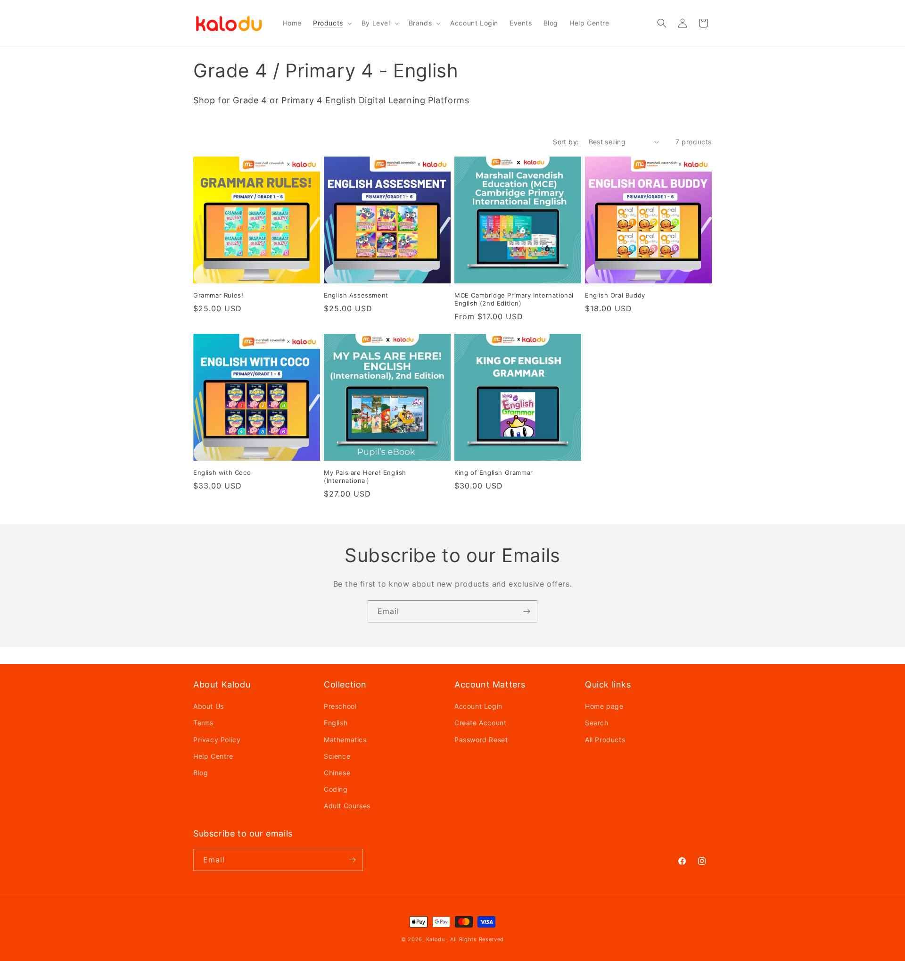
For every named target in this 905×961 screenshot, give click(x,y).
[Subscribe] (526, 611)
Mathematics (345, 740)
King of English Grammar (493, 472)
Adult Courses (347, 806)
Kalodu (435, 939)
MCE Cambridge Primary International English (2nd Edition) (514, 299)
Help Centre (213, 756)
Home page (604, 706)
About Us (208, 706)
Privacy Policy (216, 740)
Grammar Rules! (218, 295)
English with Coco (222, 472)
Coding (336, 789)
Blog (200, 773)
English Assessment (356, 295)
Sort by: (566, 142)
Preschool (340, 706)
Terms (203, 723)
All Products (605, 740)
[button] (331, 23)
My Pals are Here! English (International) (365, 476)
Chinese (337, 773)
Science (337, 756)
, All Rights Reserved (475, 939)
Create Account (480, 723)
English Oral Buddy (615, 295)
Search (597, 723)
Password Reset (481, 740)
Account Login (478, 706)
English (335, 723)
